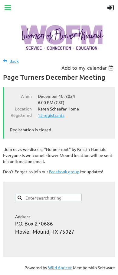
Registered (21, 115)
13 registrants (51, 115)
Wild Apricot (60, 267)
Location (23, 108)
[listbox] (88, 68)
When (26, 96)
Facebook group (64, 171)
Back (14, 61)
